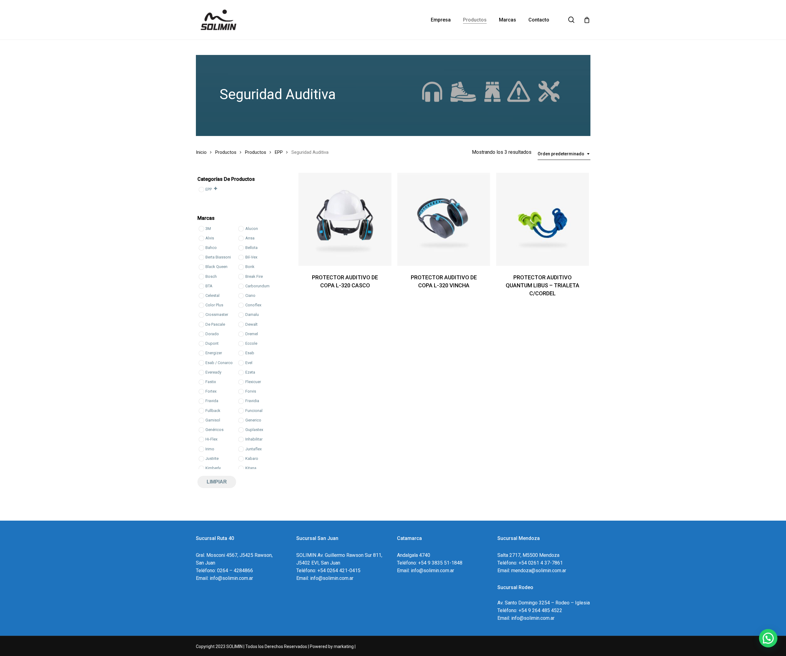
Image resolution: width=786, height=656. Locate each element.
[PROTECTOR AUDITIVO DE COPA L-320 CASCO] (344, 219)
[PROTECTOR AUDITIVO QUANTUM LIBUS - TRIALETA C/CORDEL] (542, 219)
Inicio (201, 152)
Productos (225, 152)
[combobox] (564, 154)
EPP (279, 152)
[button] (768, 638)
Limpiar (217, 481)
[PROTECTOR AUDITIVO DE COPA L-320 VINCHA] (443, 219)
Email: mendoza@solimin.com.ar (531, 570)
